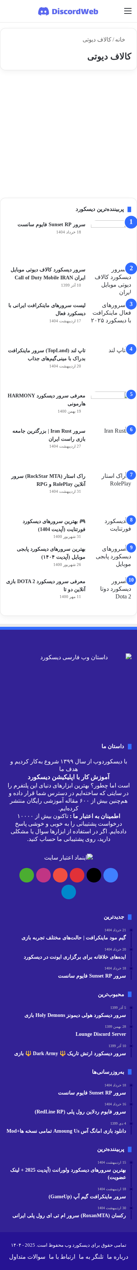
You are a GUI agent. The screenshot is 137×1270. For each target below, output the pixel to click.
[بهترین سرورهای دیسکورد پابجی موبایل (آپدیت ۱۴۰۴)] (111, 558)
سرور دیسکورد (108, 93)
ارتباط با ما (62, 1257)
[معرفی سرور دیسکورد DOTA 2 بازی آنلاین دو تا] (111, 592)
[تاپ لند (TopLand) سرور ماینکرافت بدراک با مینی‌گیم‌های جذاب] (111, 366)
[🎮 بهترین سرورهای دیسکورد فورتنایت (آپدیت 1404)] (111, 528)
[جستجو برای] (9, 13)
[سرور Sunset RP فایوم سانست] (111, 240)
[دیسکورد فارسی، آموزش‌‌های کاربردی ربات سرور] (68, 11)
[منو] (128, 13)
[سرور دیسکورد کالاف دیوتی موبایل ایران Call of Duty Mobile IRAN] (111, 281)
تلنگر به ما (91, 1257)
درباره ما (117, 1257)
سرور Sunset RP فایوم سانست (51, 224)
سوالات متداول (27, 1257)
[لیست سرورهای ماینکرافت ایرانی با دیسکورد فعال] (111, 321)
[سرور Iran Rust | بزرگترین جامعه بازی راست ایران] (111, 447)
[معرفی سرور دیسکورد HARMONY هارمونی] (111, 407)
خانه (121, 39)
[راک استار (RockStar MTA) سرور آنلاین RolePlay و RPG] (111, 492)
